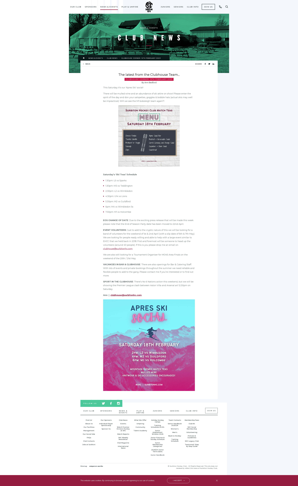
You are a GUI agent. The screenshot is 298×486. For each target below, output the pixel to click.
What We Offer (140, 420)
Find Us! (89, 420)
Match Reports (123, 434)
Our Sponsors (106, 420)
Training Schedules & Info (157, 426)
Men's (174, 432)
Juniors (165, 7)
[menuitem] (75, 7)
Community (140, 427)
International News (123, 447)
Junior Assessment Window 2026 (157, 432)
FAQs (89, 437)
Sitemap (83, 466)
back (87, 64)
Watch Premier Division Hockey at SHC (123, 428)
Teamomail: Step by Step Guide (192, 445)
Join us (208, 7)
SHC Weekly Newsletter (123, 438)
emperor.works (96, 466)
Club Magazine (123, 443)
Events (123, 424)
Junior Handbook (157, 455)
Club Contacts (89, 441)
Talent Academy (140, 430)
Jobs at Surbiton (88, 444)
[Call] (220, 6)
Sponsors (91, 7)
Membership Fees (192, 420)
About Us (89, 424)
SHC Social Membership (192, 428)
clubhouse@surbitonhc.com (126, 295)
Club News (112, 58)
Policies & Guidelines (192, 436)
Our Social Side (89, 434)
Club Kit (192, 424)
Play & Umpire (130, 7)
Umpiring (140, 424)
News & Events (109, 7)
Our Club (75, 7)
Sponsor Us (106, 429)
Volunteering (191, 432)
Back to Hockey (174, 436)
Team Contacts (175, 420)
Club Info (193, 7)
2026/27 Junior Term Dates (157, 450)
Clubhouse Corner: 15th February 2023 (141, 58)
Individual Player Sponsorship (106, 424)
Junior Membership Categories (158, 444)
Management (88, 430)
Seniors (178, 7)
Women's (175, 429)
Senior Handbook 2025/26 (175, 424)
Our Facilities (89, 427)
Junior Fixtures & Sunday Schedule (158, 438)
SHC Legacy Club (192, 441)
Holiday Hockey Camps (157, 421)
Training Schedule (175, 440)
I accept (177, 480)
